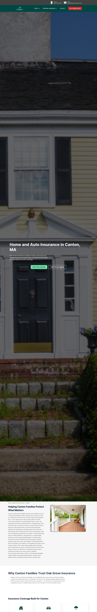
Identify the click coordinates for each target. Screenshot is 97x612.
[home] (24, 8)
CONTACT (62, 8)
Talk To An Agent (57, 267)
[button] (37, 8)
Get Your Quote (39, 267)
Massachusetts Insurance (18, 503)
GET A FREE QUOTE (75, 8)
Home (9, 503)
